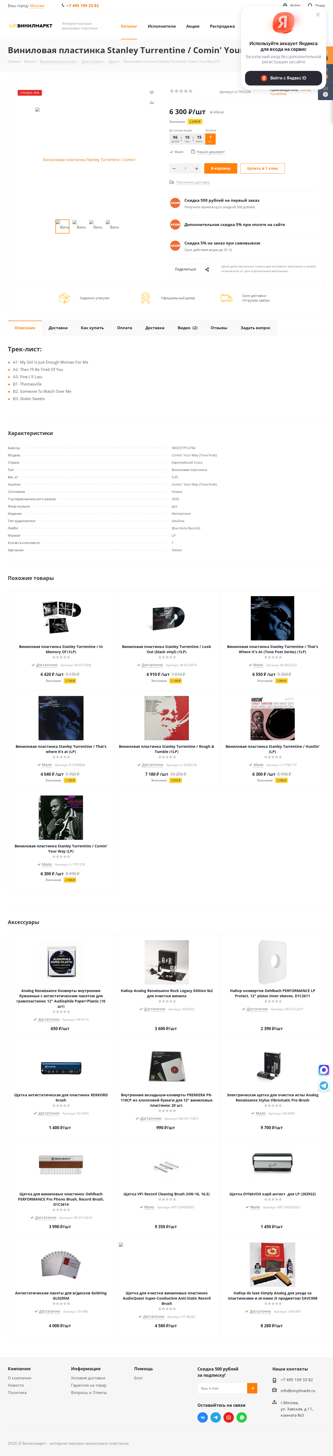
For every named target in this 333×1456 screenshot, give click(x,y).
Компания (19, 1369)
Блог (138, 1377)
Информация (85, 1369)
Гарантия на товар (88, 1385)
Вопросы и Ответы (89, 1392)
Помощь (143, 1369)
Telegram (215, 1417)
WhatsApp (241, 1417)
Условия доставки (88, 1377)
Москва (37, 5)
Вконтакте (202, 1417)
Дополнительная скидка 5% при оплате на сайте (234, 224)
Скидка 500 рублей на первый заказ (221, 200)
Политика (17, 1392)
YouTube (228, 1417)
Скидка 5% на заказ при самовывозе (222, 243)
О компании (19, 1377)
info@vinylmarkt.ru (298, 1390)
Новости (16, 1385)
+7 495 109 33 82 (83, 5)
